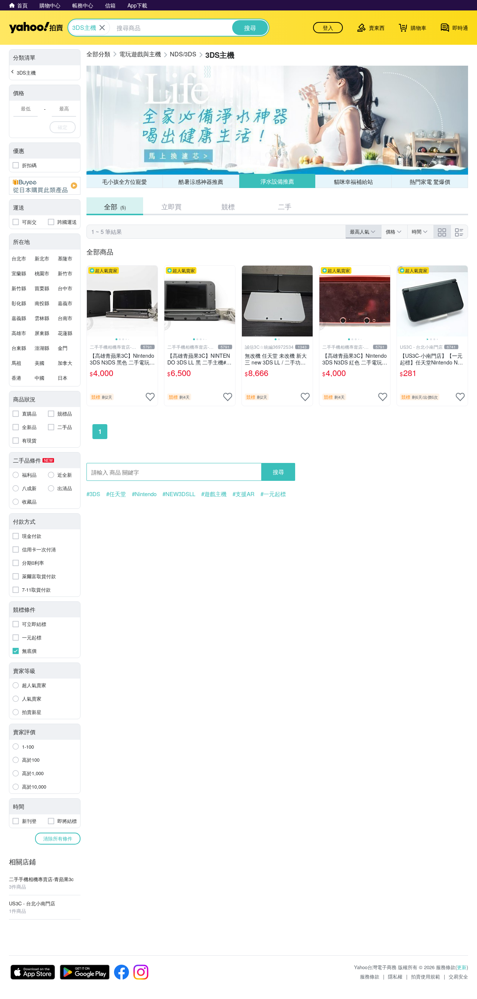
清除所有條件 (57, 838)
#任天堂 (116, 494)
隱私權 (395, 976)
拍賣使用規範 (425, 976)
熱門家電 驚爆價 (430, 181)
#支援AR (244, 494)
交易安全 (458, 976)
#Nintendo (144, 494)
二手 (284, 206)
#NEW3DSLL (178, 494)
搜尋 (278, 472)
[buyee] (44, 186)
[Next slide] (153, 301)
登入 (328, 27)
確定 (62, 127)
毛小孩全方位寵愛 (124, 181)
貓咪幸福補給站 (353, 181)
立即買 (171, 206)
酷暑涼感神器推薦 (201, 181)
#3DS (93, 494)
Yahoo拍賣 (36, 28)
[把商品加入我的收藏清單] (150, 396)
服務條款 (369, 976)
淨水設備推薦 (277, 181)
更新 (462, 967)
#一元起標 (273, 494)
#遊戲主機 (214, 494)
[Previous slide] (92, 301)
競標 (228, 206)
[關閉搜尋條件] (102, 27)
